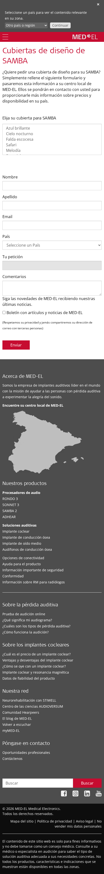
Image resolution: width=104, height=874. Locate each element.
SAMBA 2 (9, 510)
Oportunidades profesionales (26, 752)
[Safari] (52, 145)
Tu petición (12, 256)
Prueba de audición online (23, 614)
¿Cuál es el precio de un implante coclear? (36, 654)
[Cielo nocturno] (52, 134)
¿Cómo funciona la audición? (25, 632)
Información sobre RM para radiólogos (33, 582)
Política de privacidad (54, 821)
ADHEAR (9, 516)
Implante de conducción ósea (26, 537)
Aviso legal (84, 821)
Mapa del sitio (21, 821)
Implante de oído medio (21, 543)
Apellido (9, 196)
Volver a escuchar (16, 724)
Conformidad (13, 576)
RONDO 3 (10, 498)
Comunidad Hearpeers (20, 712)
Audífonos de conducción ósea (27, 549)
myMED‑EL (11, 730)
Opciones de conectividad (23, 558)
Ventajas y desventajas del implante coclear (37, 660)
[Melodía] (52, 150)
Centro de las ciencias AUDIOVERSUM (32, 706)
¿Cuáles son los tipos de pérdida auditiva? (36, 626)
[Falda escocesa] (52, 139)
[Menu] (5, 36)
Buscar (87, 783)
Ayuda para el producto (21, 564)
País (6, 236)
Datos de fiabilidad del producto (28, 678)
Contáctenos (12, 758)
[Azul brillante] (52, 128)
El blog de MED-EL (17, 718)
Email (7, 216)
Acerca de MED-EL (22, 377)
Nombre (10, 177)
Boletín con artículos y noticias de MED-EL (44, 312)
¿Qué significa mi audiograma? (27, 620)
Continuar (60, 25)
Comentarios (14, 276)
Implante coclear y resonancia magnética (35, 672)
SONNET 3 (10, 504)
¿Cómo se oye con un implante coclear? (34, 666)
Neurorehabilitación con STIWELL (29, 700)
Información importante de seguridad (33, 570)
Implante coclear (16, 531)
